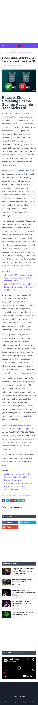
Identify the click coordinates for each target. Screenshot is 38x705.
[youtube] (10, 527)
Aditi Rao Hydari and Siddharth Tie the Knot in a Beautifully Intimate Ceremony (18, 477)
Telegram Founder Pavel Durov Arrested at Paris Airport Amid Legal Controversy (23, 571)
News (3, 495)
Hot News (27, 494)
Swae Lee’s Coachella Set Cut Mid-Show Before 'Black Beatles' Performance (23, 593)
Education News (18, 494)
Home (4, 52)
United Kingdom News (13, 52)
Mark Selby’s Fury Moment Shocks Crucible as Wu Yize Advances (22, 604)
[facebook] (10, 522)
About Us (22, 696)
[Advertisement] (19, 21)
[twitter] (28, 522)
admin (5, 65)
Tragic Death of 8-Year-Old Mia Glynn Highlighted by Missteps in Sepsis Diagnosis (18, 486)
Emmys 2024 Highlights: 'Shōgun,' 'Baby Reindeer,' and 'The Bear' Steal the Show (19, 278)
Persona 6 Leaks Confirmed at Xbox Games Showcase (22, 613)
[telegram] (28, 527)
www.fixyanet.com (15, 702)
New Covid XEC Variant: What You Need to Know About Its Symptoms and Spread (20, 287)
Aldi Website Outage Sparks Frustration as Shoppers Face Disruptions (22, 582)
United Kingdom (11, 495)
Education (9, 494)
